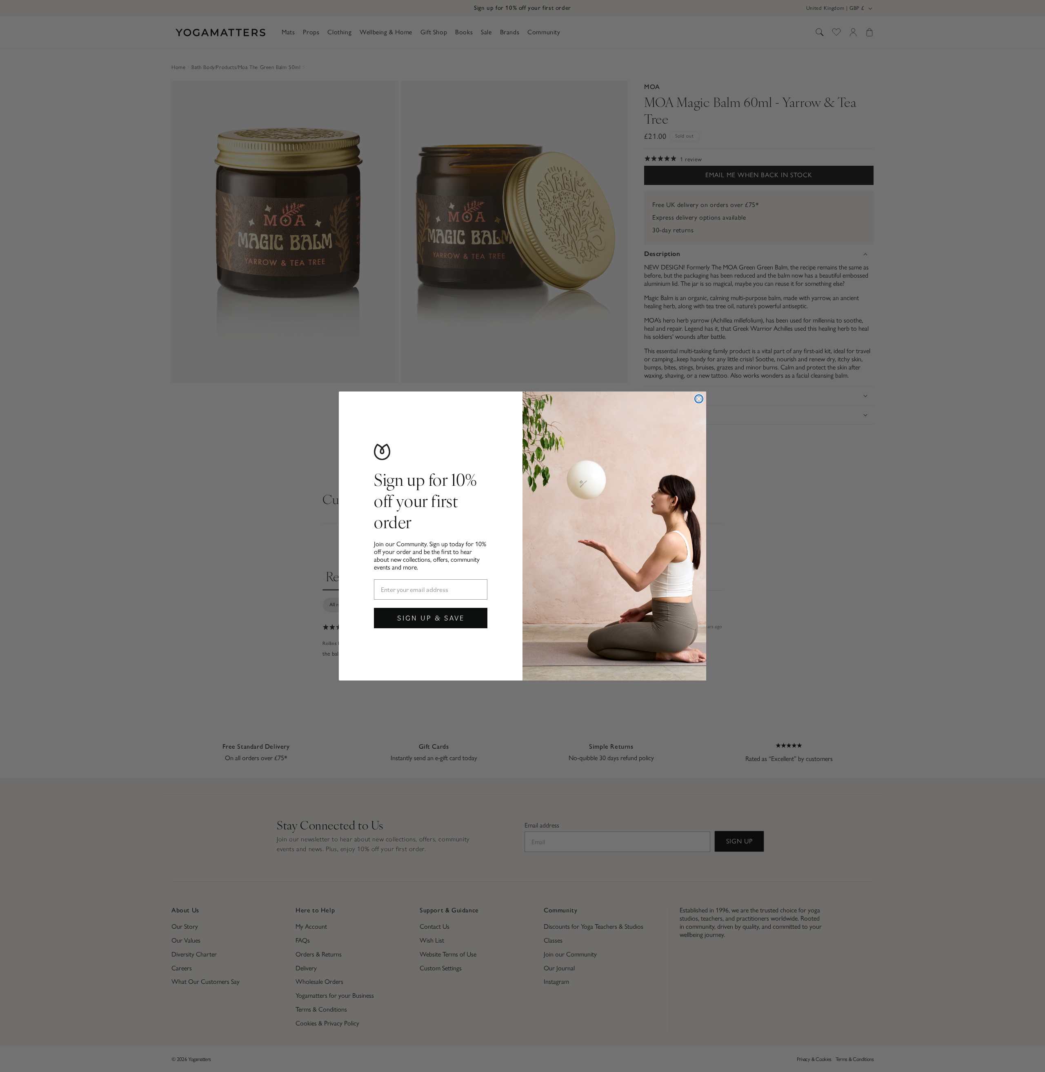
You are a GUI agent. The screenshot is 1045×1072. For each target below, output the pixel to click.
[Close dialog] (699, 399)
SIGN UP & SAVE (431, 618)
